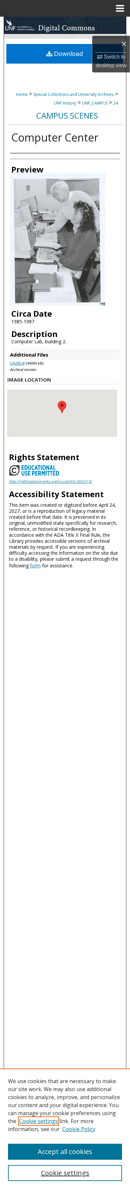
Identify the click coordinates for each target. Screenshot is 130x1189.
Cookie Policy (78, 1129)
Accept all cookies (65, 1151)
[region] (65, 1128)
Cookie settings (38, 1121)
